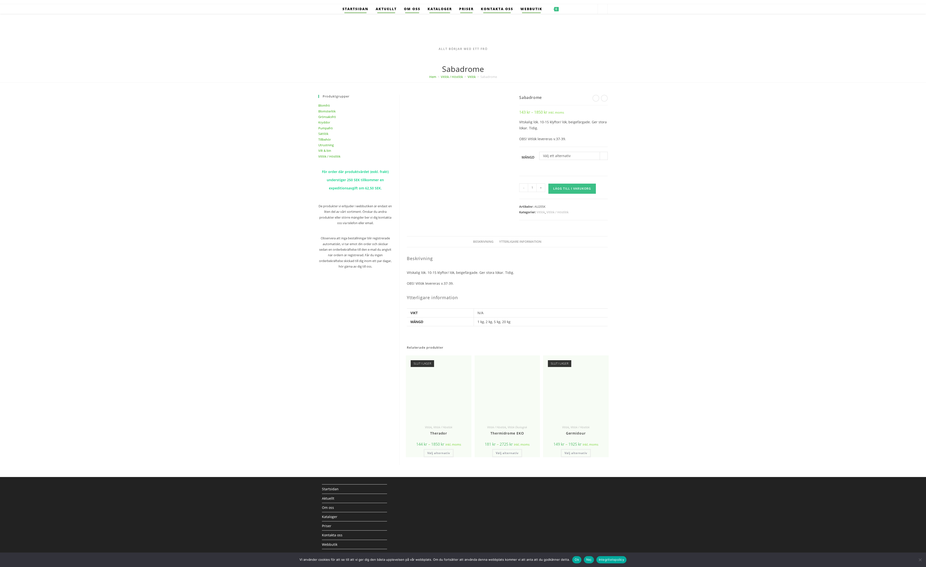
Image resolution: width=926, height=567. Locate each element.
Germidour (576, 433)
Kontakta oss (332, 535)
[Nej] (920, 559)
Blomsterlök (327, 111)
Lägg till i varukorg (572, 189)
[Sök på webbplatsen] (602, 9)
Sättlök (323, 133)
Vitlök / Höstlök (452, 77)
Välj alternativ (438, 453)
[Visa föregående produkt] (595, 98)
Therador (438, 433)
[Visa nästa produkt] (604, 98)
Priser (326, 526)
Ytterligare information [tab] (520, 242)
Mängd (528, 157)
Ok (577, 559)
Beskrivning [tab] (483, 242)
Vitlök (472, 77)
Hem (432, 77)
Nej (589, 559)
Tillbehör (324, 139)
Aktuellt (328, 498)
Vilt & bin (324, 150)
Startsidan (330, 489)
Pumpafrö (325, 128)
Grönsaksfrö (327, 117)
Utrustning (326, 145)
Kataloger (329, 516)
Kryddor (324, 122)
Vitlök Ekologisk (517, 427)
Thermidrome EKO (507, 433)
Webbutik (329, 544)
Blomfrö (324, 105)
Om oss (328, 507)
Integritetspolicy (611, 559)
